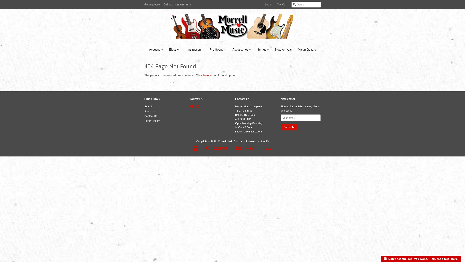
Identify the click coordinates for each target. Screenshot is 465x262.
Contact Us (150, 116)
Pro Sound (217, 49)
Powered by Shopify (257, 141)
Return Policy (152, 120)
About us (149, 111)
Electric (174, 49)
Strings (262, 49)
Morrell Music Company (231, 141)
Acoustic (155, 49)
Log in (268, 4)
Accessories (240, 49)
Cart (284, 4)
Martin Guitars (307, 49)
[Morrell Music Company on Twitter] (192, 107)
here (206, 75)
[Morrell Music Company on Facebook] (198, 107)
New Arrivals (283, 49)
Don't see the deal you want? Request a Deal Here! (423, 258)
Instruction (195, 49)
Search (148, 106)
